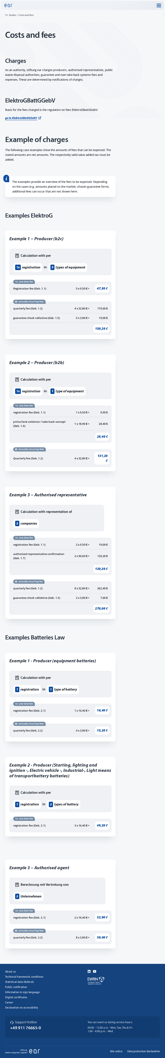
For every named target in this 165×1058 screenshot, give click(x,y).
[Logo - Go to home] (8, 5)
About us (10, 971)
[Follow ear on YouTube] (94, 971)
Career (9, 1002)
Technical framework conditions (24, 977)
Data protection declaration (143, 1051)
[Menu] (159, 5)
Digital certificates (16, 997)
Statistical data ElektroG (19, 982)
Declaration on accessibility (21, 1007)
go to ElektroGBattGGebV (21, 118)
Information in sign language (22, 992)
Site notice (116, 1051)
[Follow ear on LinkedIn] (89, 971)
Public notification (16, 987)
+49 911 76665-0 (25, 1028)
